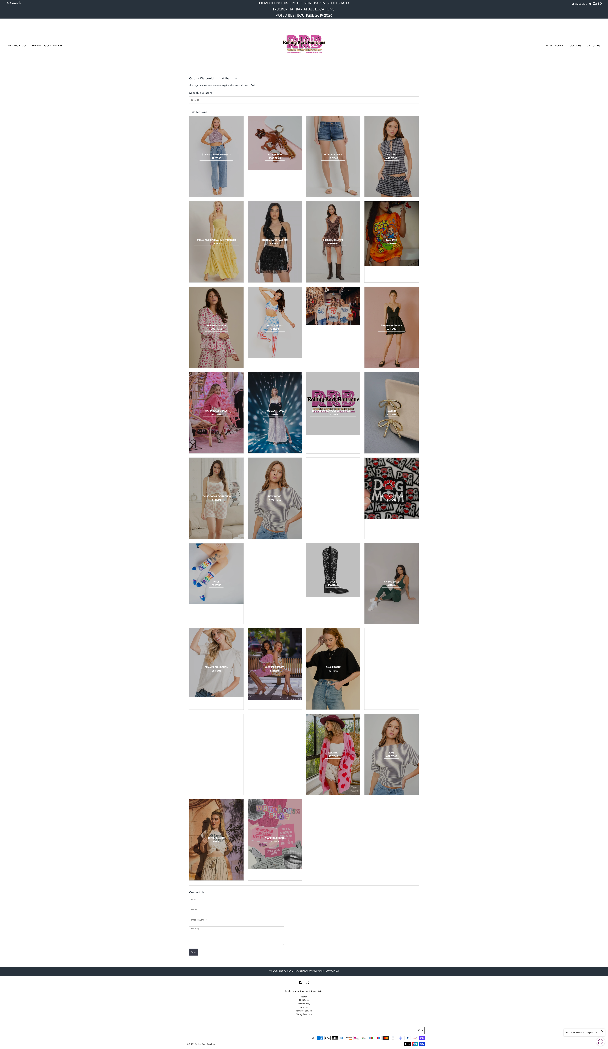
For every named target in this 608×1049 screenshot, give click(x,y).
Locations (575, 45)
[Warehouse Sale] (275, 834)
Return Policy (554, 45)
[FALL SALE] (391, 233)
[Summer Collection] (216, 662)
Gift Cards (593, 45)
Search (304, 996)
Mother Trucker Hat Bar (47, 45)
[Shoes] (333, 570)
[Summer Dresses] (275, 664)
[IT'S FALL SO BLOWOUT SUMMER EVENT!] (333, 403)
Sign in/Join (580, 4)
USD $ (419, 1030)
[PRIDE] (216, 573)
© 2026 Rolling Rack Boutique (201, 1044)
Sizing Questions (304, 1014)
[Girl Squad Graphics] (333, 306)
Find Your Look (17, 45)
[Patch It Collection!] (391, 488)
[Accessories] (275, 143)
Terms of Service (304, 1010)
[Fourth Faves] (275, 322)
